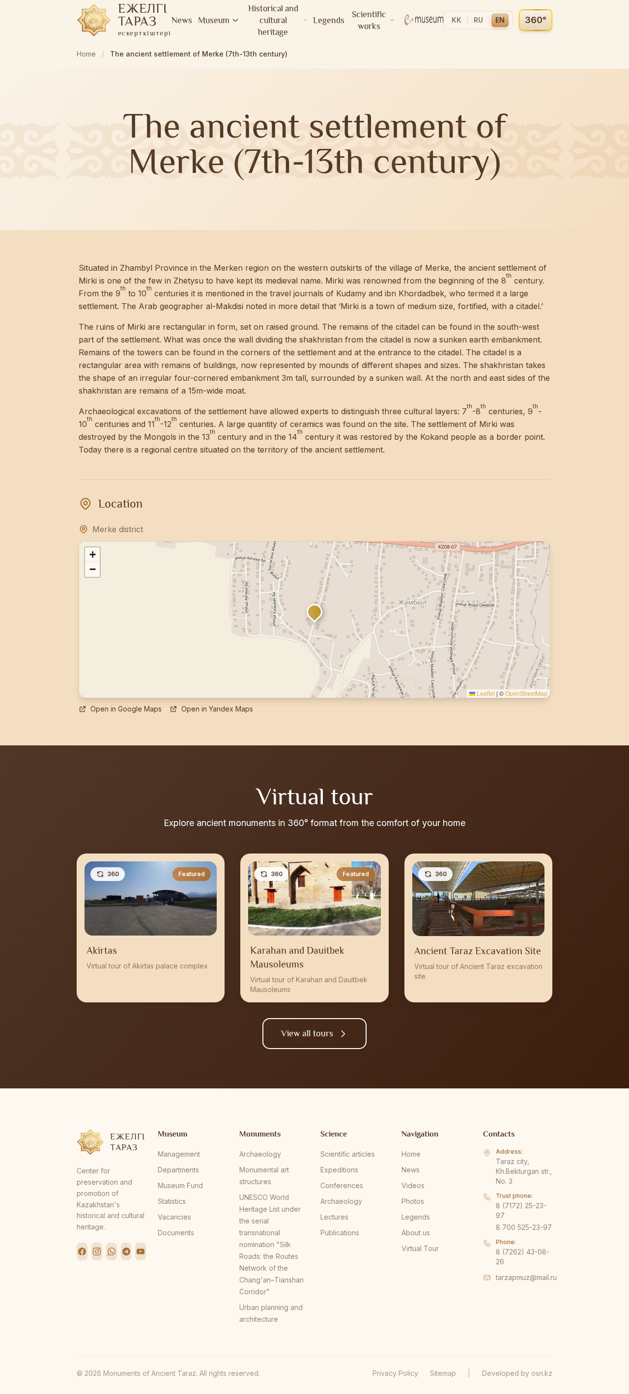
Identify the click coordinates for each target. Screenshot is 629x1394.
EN (500, 20)
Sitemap (443, 1373)
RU (478, 20)
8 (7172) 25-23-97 (521, 1210)
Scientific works (369, 20)
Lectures (334, 1217)
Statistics (172, 1201)
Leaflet (485, 693)
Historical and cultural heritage (273, 20)
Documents (176, 1232)
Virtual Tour (420, 1248)
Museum (213, 20)
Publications (339, 1232)
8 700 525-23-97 (524, 1227)
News (182, 20)
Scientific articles (347, 1154)
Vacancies (174, 1217)
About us (415, 1232)
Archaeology (260, 1154)
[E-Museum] (423, 20)
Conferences (341, 1185)
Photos (412, 1201)
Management (179, 1154)
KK (456, 20)
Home (86, 54)
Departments (178, 1170)
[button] (314, 612)
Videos (413, 1185)
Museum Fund (180, 1185)
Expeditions (339, 1170)
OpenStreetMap (526, 693)
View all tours (307, 1033)
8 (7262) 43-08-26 (522, 1257)
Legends (328, 20)
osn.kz (541, 1373)
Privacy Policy (395, 1373)
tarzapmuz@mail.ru (526, 1277)
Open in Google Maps (126, 709)
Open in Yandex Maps (217, 709)
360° (535, 20)
